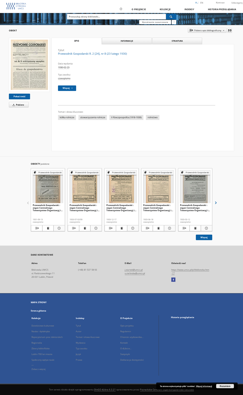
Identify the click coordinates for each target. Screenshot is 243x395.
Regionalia (36, 342)
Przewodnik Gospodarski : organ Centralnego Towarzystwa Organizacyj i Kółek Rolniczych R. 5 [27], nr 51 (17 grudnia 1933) (121, 208)
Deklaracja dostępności (132, 359)
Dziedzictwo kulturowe (42, 325)
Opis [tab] (76, 41)
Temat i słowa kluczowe (88, 337)
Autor (78, 331)
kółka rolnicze (67, 117)
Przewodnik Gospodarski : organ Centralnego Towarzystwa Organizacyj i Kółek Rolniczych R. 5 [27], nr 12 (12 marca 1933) (195, 208)
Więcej (204, 237)
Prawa (79, 359)
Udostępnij (237, 2)
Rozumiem (225, 386)
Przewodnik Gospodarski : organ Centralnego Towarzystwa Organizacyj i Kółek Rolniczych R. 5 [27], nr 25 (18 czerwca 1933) (158, 208)
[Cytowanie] (229, 30)
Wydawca (80, 342)
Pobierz (19, 104)
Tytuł (78, 325)
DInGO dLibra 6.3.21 (105, 389)
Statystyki (125, 354)
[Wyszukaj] (171, 16)
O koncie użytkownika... (132, 337)
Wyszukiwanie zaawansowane (155, 22)
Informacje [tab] (127, 41)
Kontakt (124, 342)
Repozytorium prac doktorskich (47, 337)
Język (78, 354)
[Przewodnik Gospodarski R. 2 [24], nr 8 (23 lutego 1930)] (29, 65)
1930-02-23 (63, 67)
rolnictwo (153, 117)
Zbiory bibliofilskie (40, 348)
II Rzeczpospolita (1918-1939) (126, 117)
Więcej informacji (204, 386)
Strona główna (38, 310)
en (201, 3)
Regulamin (125, 331)
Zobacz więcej (38, 369)
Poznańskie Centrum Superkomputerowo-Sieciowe (167, 389)
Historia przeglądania (222, 9)
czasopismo (64, 78)
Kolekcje (165, 9)
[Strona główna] (121, 9)
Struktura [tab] (177, 41)
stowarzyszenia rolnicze (92, 117)
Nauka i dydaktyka (40, 331)
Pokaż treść (19, 96)
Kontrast (220, 2)
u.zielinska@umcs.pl (135, 273)
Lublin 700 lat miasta (41, 354)
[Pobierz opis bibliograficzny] (36, 228)
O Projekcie (139, 9)
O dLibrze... (125, 348)
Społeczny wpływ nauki (42, 359)
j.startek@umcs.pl (134, 269)
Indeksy (189, 9)
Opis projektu (127, 325)
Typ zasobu (81, 348)
